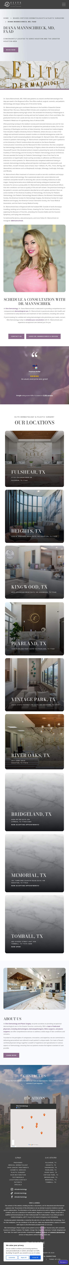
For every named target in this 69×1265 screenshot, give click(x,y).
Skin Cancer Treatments (18, 1167)
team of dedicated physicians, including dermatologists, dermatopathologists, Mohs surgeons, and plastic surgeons (33, 1029)
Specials (18, 1184)
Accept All (35, 1257)
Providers (18, 1162)
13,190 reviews (48, 395)
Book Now (10, 50)
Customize (12, 1257)
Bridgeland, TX (50, 1177)
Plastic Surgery (18, 1172)
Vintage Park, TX (51, 1175)
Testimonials (18, 1177)
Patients (18, 1182)
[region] (23, 1251)
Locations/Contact (18, 1180)
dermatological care (21, 311)
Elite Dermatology (12, 309)
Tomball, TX (51, 1182)
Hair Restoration (18, 1175)
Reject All (23, 1257)
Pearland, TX (51, 1170)
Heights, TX (51, 1165)
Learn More (11, 1055)
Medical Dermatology (18, 1165)
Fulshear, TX (50, 1162)
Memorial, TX (51, 1180)
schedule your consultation (35, 320)
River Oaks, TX (51, 1172)
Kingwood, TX (51, 1167)
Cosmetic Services (18, 1170)
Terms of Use (54, 1259)
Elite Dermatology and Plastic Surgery (18, 1024)
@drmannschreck (17, 221)
